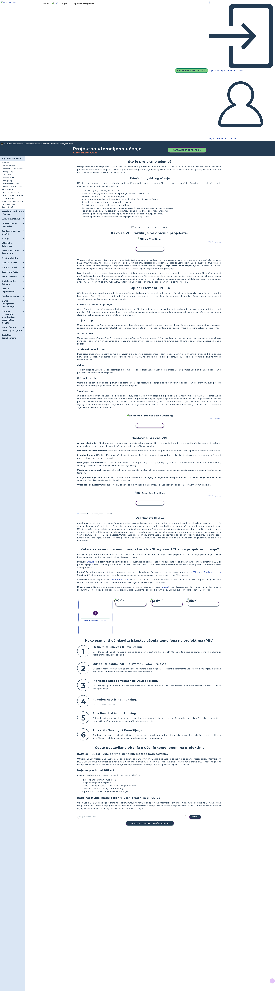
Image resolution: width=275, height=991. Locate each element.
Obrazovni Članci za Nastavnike (37, 144)
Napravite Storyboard (83, 3)
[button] (56, 3)
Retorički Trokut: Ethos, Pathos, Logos (12, 188)
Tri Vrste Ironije (8, 198)
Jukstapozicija (8, 172)
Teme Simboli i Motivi (10, 192)
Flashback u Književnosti (12, 169)
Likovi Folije (6, 175)
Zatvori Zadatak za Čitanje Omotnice (10, 205)
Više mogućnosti (215, 242)
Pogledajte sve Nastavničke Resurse (150, 823)
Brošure (90, 562)
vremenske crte (120, 579)
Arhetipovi (6, 163)
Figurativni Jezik (8, 166)
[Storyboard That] (8, 2)
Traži (194, 817)
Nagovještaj (7, 181)
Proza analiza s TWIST (11, 184)
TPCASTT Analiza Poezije (12, 195)
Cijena (65, 3)
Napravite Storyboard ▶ (187, 150)
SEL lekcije (198, 572)
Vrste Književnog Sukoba (12, 201)
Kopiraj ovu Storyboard (150, 249)
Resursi (46, 3)
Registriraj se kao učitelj (231, 70)
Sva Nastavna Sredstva (14, 144)
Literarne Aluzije (9, 178)
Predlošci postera (212, 572)
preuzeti (166, 587)
